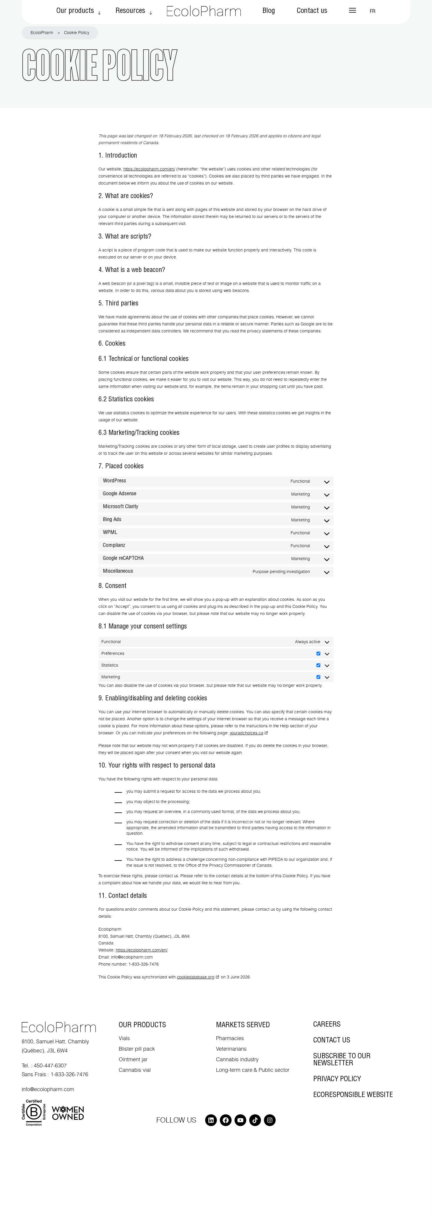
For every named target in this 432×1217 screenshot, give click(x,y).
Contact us (312, 11)
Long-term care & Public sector (252, 1069)
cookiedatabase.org (196, 977)
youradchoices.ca (246, 733)
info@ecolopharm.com (48, 1089)
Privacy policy (337, 1079)
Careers (327, 1025)
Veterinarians (231, 1048)
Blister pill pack (137, 1048)
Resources (130, 11)
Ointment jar (133, 1059)
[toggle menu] (352, 10)
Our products (75, 11)
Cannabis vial (135, 1069)
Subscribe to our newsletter (342, 1060)
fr (373, 11)
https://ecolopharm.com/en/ (149, 169)
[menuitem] (75, 12)
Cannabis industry (237, 1059)
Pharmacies (230, 1038)
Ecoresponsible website (353, 1095)
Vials (124, 1038)
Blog (268, 11)
